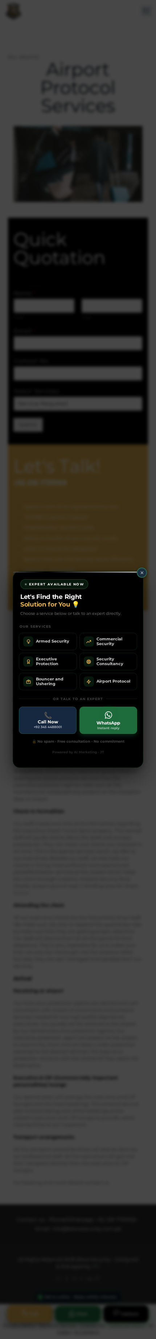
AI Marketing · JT (89, 752)
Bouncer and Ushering (49, 681)
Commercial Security (109, 641)
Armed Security (52, 641)
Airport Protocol (113, 681)
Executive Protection (47, 661)
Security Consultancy (110, 661)
